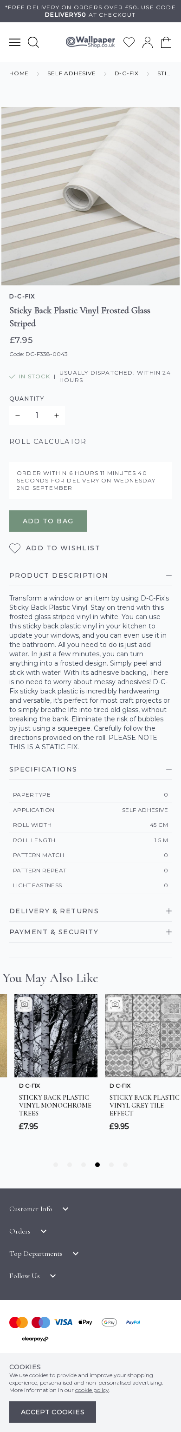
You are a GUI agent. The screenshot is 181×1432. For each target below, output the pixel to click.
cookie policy (92, 1389)
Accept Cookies (52, 1412)
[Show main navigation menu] (14, 42)
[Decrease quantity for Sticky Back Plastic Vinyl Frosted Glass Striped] (17, 415)
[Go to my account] (147, 42)
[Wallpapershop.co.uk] (90, 42)
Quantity (27, 398)
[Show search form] (33, 42)
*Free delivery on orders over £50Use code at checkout (90, 11)
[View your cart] (166, 42)
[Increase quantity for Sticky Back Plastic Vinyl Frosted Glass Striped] (56, 415)
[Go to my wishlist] (129, 42)
